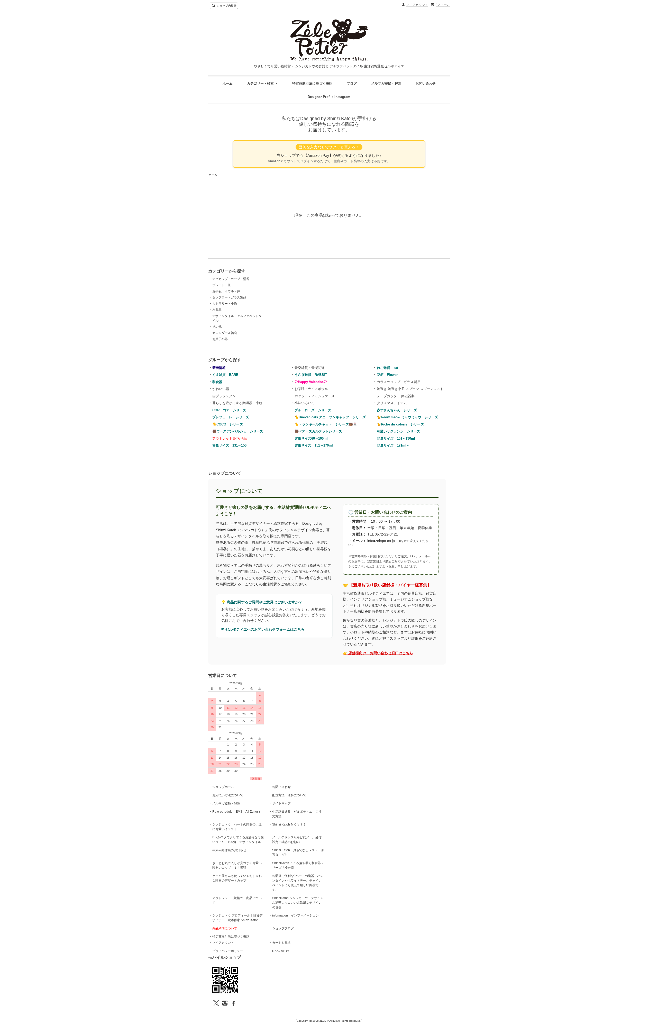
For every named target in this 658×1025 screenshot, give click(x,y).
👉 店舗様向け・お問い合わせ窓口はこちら (378, 653)
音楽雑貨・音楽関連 (310, 368)
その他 (217, 327)
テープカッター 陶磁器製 (396, 396)
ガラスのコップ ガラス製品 (398, 382)
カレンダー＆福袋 (224, 333)
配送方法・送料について (289, 795)
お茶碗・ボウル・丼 (226, 291)
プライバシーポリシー (227, 951)
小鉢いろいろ (305, 403)
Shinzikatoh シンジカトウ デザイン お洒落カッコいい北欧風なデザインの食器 (299, 902)
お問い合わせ (426, 83)
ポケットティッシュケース (315, 396)
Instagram (342, 97)
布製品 (217, 310)
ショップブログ (283, 928)
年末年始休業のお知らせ (229, 850)
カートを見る (281, 943)
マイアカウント (417, 5)
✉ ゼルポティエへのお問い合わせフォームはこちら (263, 629)
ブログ (352, 83)
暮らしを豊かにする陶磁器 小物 (237, 403)
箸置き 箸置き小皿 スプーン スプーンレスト (410, 389)
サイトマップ (281, 803)
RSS (275, 951)
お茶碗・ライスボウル (311, 389)
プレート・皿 (221, 285)
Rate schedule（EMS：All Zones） (237, 811)
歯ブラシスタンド (225, 396)
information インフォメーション (295, 915)
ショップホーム (223, 787)
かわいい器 (220, 389)
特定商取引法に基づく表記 (312, 83)
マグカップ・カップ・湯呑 (230, 279)
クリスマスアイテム (392, 403)
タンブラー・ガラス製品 (229, 297)
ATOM (285, 951)
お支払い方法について (227, 795)
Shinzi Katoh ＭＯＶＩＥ (289, 824)
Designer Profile (321, 97)
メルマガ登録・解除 (386, 83)
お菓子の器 (220, 339)
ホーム (228, 83)
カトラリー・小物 (224, 303)
